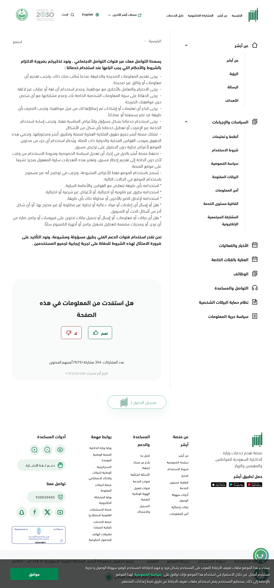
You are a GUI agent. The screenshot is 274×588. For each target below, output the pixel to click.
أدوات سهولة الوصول (180, 497)
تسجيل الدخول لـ (143, 402)
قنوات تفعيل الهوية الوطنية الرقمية (141, 493)
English (87, 14)
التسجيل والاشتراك (143, 508)
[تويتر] (47, 512)
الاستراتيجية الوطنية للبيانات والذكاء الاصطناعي (100, 472)
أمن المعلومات (179, 513)
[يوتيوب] (60, 512)
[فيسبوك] (34, 512)
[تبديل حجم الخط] (47, 450)
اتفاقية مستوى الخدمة (179, 484)
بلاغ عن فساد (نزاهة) (141, 464)
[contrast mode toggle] (60, 450)
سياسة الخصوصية (177, 462)
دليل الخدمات (175, 15)
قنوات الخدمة (141, 481)
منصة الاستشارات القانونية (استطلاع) (100, 512)
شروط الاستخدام (178, 468)
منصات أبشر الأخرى (125, 14)
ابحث (65, 14)
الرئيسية (237, 15)
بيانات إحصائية (180, 507)
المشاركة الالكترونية (200, 15)
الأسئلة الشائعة (140, 474)
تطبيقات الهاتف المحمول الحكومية (100, 536)
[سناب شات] (21, 512)
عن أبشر (222, 15)
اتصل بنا (145, 455)
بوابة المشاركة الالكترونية (103, 499)
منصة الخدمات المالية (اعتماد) (102, 524)
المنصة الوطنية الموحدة (102, 457)
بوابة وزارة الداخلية (100, 447)
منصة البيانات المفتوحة (103, 487)
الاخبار (184, 475)
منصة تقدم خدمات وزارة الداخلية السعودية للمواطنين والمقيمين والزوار (238, 459)
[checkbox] (100, 332)
